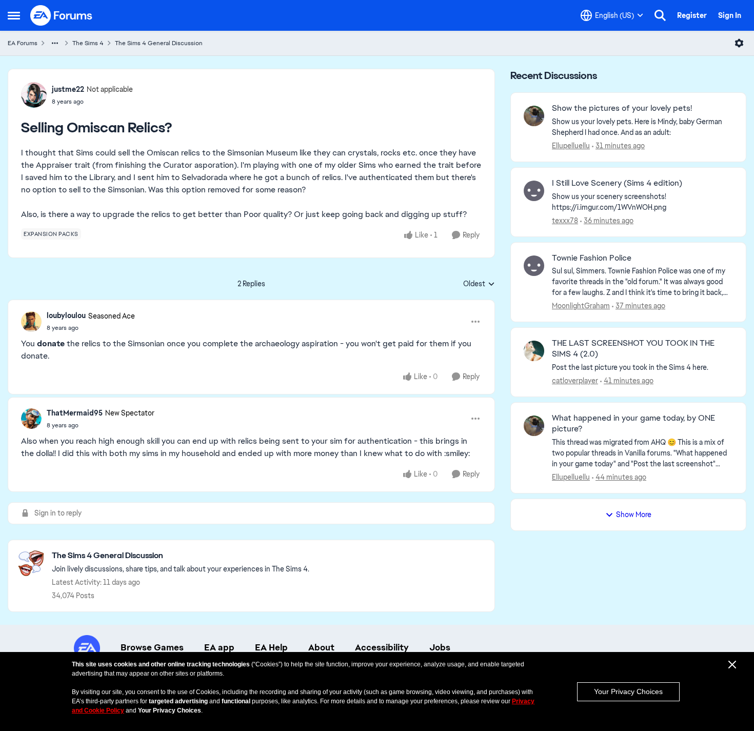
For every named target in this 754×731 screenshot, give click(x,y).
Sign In (729, 15)
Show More (633, 514)
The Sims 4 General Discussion (159, 43)
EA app (219, 647)
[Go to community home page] (61, 15)
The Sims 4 (88, 43)
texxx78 (565, 220)
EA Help (271, 647)
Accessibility (382, 647)
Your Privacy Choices (628, 691)
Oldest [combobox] (479, 284)
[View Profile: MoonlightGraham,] (534, 265)
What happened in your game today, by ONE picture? (633, 423)
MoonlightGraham (581, 305)
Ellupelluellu (571, 145)
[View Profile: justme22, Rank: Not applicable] (34, 95)
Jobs (439, 647)
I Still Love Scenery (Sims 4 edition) (617, 183)
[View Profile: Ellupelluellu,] (534, 116)
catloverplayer (575, 380)
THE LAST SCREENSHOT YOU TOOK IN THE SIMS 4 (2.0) (633, 348)
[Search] (660, 15)
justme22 (68, 89)
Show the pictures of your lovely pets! (622, 108)
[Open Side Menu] (14, 15)
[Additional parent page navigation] (55, 43)
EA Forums (22, 43)
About (321, 647)
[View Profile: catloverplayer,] (534, 351)
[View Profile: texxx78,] (534, 191)
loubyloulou (66, 315)
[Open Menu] (739, 43)
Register (692, 15)
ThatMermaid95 (75, 413)
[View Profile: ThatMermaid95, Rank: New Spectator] (31, 418)
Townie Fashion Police (591, 258)
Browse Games (152, 647)
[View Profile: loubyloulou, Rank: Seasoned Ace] (31, 321)
